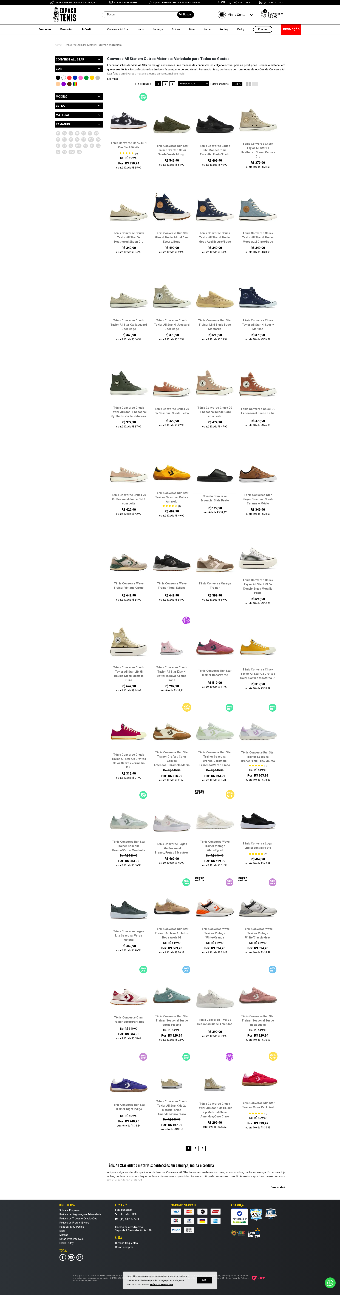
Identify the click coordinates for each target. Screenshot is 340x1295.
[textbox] (148, 14)
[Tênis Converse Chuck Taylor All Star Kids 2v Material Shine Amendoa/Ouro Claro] (171, 1077)
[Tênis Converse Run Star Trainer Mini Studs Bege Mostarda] (214, 296)
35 (83, 139)
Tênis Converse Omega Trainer (215, 585)
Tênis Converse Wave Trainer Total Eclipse (172, 585)
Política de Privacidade (161, 1284)
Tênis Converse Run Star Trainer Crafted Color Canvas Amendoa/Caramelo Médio (172, 758)
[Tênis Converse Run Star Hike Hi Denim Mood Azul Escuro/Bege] (171, 209)
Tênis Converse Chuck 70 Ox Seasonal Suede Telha (171, 411)
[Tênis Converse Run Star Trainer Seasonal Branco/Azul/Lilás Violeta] (258, 728)
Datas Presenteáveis (71, 1239)
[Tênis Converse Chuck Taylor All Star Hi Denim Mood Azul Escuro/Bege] (214, 209)
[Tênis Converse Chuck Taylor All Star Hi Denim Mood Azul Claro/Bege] (258, 209)
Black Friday (66, 1243)
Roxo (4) (63, 84)
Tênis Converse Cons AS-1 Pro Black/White (128, 145)
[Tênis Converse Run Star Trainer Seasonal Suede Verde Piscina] (171, 992)
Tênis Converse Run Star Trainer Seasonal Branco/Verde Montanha (129, 846)
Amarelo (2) (92, 78)
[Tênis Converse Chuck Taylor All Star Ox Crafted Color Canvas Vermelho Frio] (128, 730)
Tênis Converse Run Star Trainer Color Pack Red (258, 1105)
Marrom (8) (69, 84)
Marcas (63, 1235)
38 (64, 146)
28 (90, 133)
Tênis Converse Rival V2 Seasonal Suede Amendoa (214, 1022)
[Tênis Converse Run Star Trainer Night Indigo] (128, 1081)
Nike (192, 29)
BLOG (221, 2)
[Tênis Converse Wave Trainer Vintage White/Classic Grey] (258, 905)
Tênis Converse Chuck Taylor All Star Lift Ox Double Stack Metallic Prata (258, 586)
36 (98, 139)
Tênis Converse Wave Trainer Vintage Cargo (129, 585)
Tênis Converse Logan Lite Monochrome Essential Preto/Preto (214, 150)
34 (77, 139)
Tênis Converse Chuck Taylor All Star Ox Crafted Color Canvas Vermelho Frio (129, 761)
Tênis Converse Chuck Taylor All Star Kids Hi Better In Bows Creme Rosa (171, 673)
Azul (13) (75, 78)
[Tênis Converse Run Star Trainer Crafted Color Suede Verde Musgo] (171, 122)
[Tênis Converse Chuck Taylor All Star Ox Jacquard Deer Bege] (128, 296)
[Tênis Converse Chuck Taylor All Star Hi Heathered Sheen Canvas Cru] (258, 120)
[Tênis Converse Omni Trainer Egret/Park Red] (128, 993)
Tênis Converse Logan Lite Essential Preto (258, 845)
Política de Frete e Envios (74, 1223)
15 (58, 133)
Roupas (262, 29)
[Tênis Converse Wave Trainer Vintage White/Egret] (214, 818)
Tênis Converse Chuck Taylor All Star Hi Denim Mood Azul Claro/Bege (258, 237)
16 (64, 133)
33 (70, 139)
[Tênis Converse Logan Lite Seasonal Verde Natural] (128, 907)
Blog (62, 1231)
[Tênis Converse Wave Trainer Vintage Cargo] (128, 559)
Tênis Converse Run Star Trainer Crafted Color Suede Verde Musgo (172, 150)
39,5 (78, 146)
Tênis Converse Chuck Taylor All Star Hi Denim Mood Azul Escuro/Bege (215, 237)
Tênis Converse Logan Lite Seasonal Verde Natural (128, 935)
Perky (240, 29)
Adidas (176, 29)
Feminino (45, 29)
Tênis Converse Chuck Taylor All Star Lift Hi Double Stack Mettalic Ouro (128, 673)
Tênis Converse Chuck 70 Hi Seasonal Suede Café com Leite (214, 412)
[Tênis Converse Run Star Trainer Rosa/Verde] (214, 647)
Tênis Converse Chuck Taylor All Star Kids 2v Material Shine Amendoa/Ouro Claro (171, 1107)
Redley (223, 29)
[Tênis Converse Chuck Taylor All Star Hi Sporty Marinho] (258, 296)
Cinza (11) (97, 78)
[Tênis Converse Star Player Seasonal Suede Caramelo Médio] (258, 471)
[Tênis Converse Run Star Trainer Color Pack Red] (258, 1079)
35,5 (91, 139)
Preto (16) (58, 78)
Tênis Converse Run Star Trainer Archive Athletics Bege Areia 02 (172, 933)
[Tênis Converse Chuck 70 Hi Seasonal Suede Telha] (258, 385)
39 (70, 146)
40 (85, 146)
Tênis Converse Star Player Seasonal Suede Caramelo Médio (257, 499)
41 (91, 146)
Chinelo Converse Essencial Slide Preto (214, 498)
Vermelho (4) (69, 78)
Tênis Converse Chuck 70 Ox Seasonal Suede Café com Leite (128, 499)
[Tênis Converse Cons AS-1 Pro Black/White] (128, 119)
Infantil (86, 29)
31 (64, 139)
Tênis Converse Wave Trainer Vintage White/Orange (215, 933)
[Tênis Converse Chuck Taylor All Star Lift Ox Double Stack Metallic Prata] (258, 556)
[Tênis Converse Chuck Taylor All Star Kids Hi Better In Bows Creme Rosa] (171, 643)
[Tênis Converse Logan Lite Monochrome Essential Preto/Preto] (214, 122)
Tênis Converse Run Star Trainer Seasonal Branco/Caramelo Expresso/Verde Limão (215, 758)
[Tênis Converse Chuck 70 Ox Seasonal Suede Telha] (171, 385)
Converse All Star (118, 29)
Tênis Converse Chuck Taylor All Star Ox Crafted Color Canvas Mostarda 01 (258, 673)
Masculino (66, 29)
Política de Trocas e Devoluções (78, 1219)
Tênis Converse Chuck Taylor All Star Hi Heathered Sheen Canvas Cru (258, 150)
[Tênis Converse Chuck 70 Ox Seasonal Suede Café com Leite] (128, 471)
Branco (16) (63, 78)
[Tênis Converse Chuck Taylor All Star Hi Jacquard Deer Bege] (171, 296)
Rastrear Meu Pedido (71, 1227)
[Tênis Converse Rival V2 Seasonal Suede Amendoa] (214, 996)
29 (96, 133)
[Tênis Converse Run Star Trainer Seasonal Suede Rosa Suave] (258, 992)
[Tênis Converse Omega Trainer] (214, 559)
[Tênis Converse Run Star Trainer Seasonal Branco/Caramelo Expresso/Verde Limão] (214, 728)
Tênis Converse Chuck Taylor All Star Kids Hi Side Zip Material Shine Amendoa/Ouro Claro (214, 1110)
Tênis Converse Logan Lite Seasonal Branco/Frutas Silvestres (172, 848)
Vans (141, 29)
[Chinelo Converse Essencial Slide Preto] (214, 472)
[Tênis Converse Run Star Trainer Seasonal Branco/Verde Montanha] (128, 818)
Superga (158, 29)
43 (58, 152)
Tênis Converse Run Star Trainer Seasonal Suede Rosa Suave (258, 1020)
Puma (207, 29)
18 (77, 133)
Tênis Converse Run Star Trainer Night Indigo (129, 1107)
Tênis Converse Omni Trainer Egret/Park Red (128, 1019)
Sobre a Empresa (69, 1210)
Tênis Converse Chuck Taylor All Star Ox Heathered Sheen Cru (128, 237)
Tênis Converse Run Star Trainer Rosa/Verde (215, 673)
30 (58, 139)
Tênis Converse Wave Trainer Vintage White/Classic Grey (258, 933)
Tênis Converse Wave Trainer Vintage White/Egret (215, 846)
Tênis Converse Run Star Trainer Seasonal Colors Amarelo (172, 497)
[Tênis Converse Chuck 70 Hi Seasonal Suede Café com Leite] (214, 383)
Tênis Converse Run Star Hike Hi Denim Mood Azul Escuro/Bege (172, 237)
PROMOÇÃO (291, 29)
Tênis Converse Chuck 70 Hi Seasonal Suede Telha (258, 411)
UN (79, 152)
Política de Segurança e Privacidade (80, 1214)
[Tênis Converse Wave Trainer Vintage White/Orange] (214, 905)
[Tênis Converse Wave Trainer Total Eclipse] (171, 559)
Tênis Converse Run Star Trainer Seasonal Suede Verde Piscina (172, 1020)
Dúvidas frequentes (126, 1243)
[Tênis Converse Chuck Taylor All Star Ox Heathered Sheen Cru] (128, 209)
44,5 (71, 152)
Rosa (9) (80, 78)
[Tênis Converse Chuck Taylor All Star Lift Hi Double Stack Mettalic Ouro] (128, 643)
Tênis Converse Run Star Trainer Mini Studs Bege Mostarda (215, 324)
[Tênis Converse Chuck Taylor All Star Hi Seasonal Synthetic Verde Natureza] (128, 383)
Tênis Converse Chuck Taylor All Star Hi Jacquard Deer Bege (171, 324)
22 (83, 133)
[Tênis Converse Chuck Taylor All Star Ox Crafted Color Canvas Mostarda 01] (258, 645)
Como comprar (124, 1247)
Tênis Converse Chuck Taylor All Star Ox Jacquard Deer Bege (128, 324)
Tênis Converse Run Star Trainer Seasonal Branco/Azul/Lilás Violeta (258, 756)
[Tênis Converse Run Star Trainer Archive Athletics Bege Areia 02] (171, 905)
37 (58, 146)
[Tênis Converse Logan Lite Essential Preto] (258, 819)
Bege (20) (58, 84)
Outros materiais (110, 45)
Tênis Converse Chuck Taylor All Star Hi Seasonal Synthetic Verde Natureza (128, 412)
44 (64, 152)
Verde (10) (86, 78)
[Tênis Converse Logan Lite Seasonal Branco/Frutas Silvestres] (171, 820)
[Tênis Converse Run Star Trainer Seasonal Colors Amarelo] (171, 469)
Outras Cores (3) (75, 84)
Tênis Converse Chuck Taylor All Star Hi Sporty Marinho (258, 324)
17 (70, 133)
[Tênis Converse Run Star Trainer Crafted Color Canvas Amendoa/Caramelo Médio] (171, 728)
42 (98, 146)
